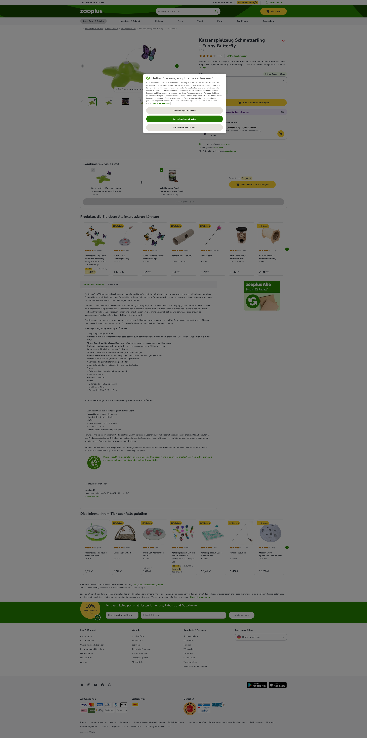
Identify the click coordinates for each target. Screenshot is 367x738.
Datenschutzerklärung (161, 103)
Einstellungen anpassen (184, 110)
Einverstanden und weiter (184, 119)
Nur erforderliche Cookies (185, 127)
